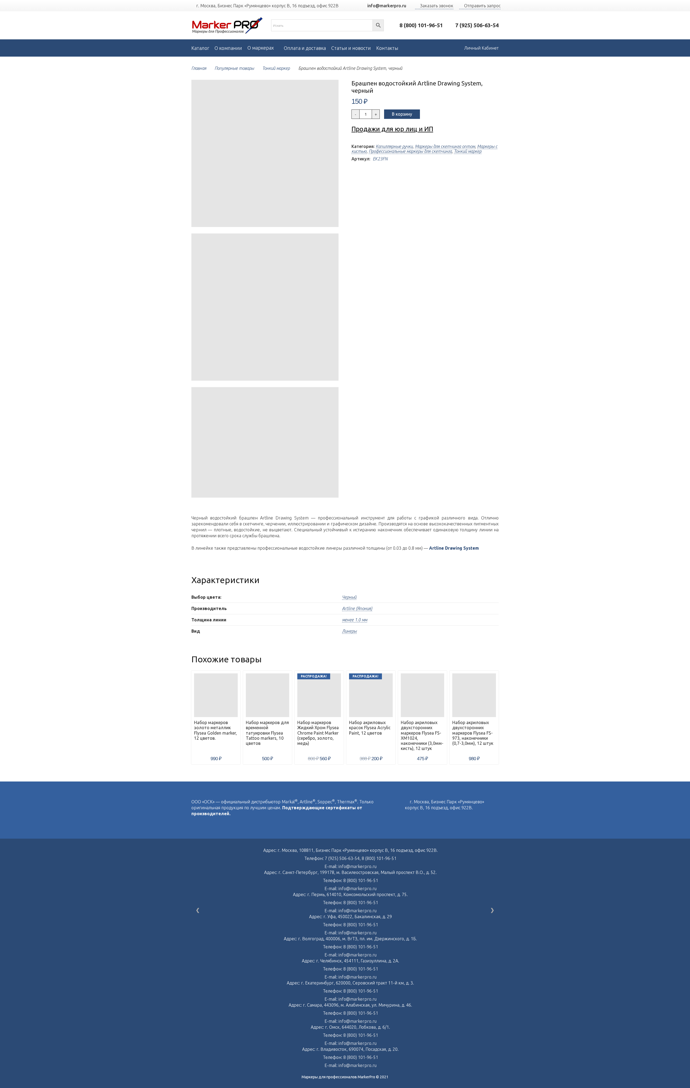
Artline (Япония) (357, 608)
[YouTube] (352, 5)
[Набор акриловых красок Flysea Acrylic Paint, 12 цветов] (371, 695)
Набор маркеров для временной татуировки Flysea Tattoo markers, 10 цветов (267, 733)
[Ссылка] (227, 25)
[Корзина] (447, 48)
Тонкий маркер (276, 68)
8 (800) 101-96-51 (379, 858)
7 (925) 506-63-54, (343, 858)
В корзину (402, 114)
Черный (349, 597)
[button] (330, 88)
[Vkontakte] (406, 819)
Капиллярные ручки (394, 146)
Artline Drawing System (454, 548)
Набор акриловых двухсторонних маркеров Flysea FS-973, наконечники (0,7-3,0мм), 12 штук (472, 733)
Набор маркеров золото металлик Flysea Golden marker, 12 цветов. (215, 730)
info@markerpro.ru (358, 866)
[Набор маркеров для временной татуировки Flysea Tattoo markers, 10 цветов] (267, 695)
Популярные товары (234, 68)
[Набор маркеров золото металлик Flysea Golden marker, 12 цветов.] (216, 695)
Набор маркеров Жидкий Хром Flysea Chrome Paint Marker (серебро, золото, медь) (318, 733)
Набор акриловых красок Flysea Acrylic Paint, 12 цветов (370, 727)
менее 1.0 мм (354, 619)
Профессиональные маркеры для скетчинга (410, 151)
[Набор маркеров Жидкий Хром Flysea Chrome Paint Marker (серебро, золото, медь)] (319, 695)
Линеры (349, 631)
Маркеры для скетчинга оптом (445, 146)
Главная (198, 68)
